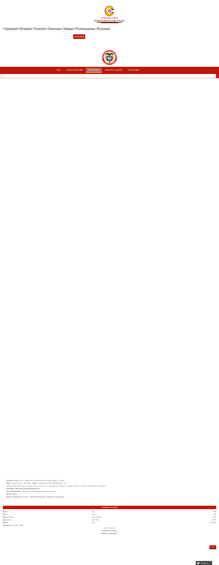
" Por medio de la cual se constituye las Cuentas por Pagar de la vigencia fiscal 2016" (50, 226)
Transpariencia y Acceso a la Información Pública (26, 451)
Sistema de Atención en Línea (17, 497)
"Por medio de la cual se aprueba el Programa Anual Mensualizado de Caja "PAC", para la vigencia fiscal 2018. (59, 174)
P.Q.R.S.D (7, 446)
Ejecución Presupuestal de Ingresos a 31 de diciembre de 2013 (31, 387)
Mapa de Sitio (10, 455)
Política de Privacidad (37, 497)
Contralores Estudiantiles (16, 432)
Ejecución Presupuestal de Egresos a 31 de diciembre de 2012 (30, 401)
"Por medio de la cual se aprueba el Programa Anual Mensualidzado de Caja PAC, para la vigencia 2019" (58, 119)
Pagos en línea (133, 70)
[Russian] (102, 28)
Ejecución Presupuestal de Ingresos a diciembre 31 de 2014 (29, 338)
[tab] (13, 90)
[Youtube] (83, 45)
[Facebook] (74, 45)
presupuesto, (6, 422)
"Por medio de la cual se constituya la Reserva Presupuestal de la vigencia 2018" (51, 106)
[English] (25, 28)
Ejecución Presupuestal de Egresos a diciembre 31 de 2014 (29, 334)
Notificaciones (11, 465)
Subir (212, 547)
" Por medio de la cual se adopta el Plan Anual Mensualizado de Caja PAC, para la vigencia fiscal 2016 (57, 289)
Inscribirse (79, 37)
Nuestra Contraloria (74, 70)
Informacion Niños (12, 441)
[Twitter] (78, 45)
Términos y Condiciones (55, 497)
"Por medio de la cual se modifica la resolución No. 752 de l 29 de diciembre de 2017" (61, 151)
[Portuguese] (84, 28)
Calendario (9, 436)
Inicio (58, 70)
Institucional (94, 70)
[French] (39, 28)
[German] (54, 28)
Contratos (9, 460)
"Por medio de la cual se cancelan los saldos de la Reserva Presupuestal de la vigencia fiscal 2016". (54, 187)
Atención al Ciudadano (113, 70)
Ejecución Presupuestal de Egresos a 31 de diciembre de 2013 (30, 383)
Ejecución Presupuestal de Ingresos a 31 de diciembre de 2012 (31, 405)
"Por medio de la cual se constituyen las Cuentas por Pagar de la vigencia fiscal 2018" (52, 115)
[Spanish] (10, 28)
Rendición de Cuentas (13, 470)
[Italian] (68, 28)
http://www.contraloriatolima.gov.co (27, 489)
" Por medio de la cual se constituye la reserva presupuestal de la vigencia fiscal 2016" (51, 230)
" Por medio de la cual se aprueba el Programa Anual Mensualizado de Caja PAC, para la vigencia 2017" (57, 235)
